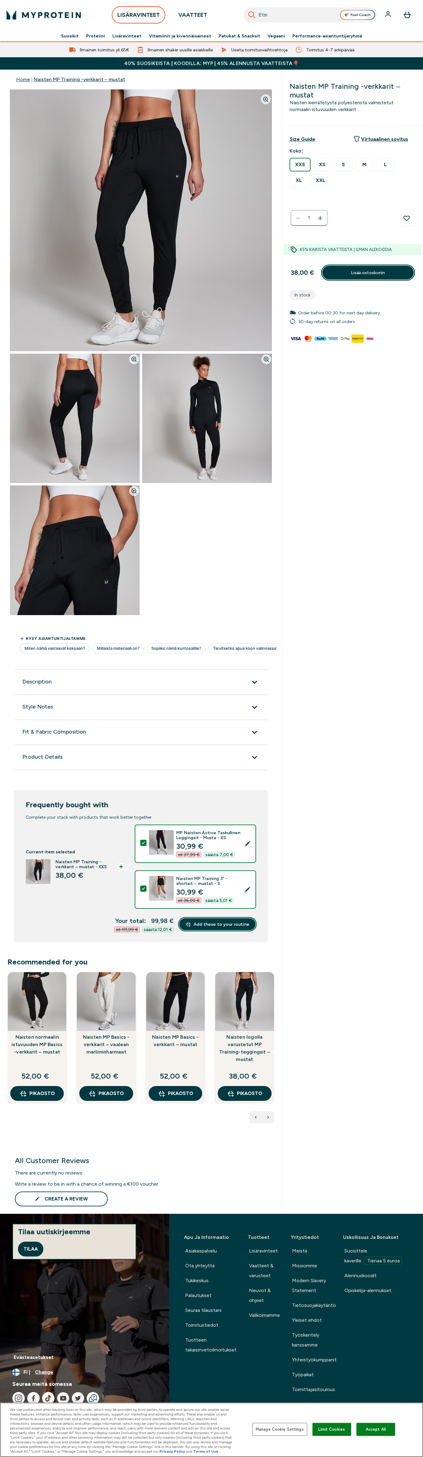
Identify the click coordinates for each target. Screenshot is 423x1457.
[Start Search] (251, 14)
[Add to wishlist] (406, 218)
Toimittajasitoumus (313, 1389)
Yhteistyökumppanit (314, 1359)
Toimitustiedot (201, 1325)
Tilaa (31, 1249)
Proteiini (95, 36)
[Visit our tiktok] (48, 1398)
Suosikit (70, 36)
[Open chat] (93, 1398)
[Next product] (268, 1117)
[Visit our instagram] (18, 1398)
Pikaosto (42, 1093)
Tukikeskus (197, 1280)
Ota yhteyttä (200, 1265)
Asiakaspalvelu (201, 1250)
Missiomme (304, 1265)
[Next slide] (273, 1051)
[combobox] (310, 14)
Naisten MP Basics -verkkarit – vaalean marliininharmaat (106, 1044)
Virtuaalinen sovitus (384, 139)
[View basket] (407, 15)
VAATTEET (192, 15)
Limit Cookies (331, 1429)
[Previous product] (256, 1117)
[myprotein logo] (44, 15)
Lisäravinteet (127, 36)
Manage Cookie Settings (280, 1429)
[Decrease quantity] (298, 218)
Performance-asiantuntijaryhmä (327, 36)
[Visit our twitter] (78, 1398)
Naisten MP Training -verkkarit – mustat (79, 79)
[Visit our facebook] (33, 1398)
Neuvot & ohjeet (260, 1295)
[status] (309, 218)
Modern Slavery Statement (309, 1285)
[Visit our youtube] (63, 1398)
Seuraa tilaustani (203, 1310)
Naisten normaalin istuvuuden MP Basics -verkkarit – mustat (37, 1044)
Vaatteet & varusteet (261, 1270)
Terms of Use (205, 1451)
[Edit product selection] (247, 844)
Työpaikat (303, 1374)
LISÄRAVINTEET (138, 15)
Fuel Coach (361, 15)
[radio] (300, 164)
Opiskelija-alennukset (367, 1290)
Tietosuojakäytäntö (314, 1305)
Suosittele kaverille (372, 1255)
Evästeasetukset (34, 1357)
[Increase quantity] (320, 218)
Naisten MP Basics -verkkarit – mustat (175, 1040)
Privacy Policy (172, 1451)
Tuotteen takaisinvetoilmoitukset (211, 1344)
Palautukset (198, 1295)
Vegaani (276, 36)
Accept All (376, 1429)
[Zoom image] (266, 99)
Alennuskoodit (360, 1275)
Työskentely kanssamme (305, 1339)
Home (23, 79)
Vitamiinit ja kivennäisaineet (180, 36)
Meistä (299, 1250)
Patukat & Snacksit (239, 36)
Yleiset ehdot (307, 1320)
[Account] (388, 15)
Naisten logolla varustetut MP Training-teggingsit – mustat (244, 1048)
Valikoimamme (264, 1315)
